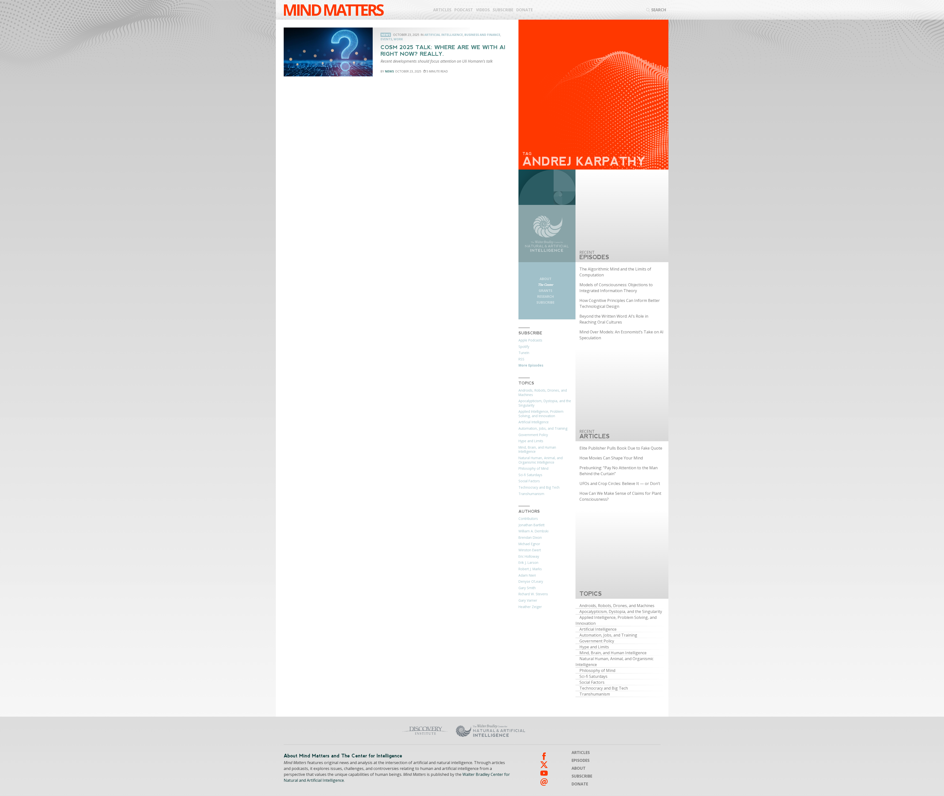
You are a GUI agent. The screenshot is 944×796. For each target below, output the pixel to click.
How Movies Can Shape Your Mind (611, 458)
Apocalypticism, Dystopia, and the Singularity (544, 403)
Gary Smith (527, 588)
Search (658, 10)
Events (386, 39)
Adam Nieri (527, 575)
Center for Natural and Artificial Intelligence (538, 731)
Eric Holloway (528, 556)
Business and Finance (482, 35)
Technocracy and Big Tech (539, 487)
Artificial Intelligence (443, 35)
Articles (442, 10)
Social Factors (529, 481)
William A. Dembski (533, 531)
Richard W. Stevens (533, 594)
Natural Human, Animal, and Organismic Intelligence (540, 460)
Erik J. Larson (528, 562)
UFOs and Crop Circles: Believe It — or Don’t (619, 483)
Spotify (523, 346)
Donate (524, 10)
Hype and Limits (530, 441)
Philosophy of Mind (533, 468)
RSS (521, 359)
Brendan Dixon (530, 537)
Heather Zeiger (530, 607)
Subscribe (503, 10)
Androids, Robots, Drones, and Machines (542, 392)
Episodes (581, 760)
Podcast (463, 10)
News (389, 71)
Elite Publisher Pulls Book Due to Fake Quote (620, 448)
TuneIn (523, 353)
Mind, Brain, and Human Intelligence (537, 449)
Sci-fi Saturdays (530, 475)
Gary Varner (527, 600)
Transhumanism (531, 494)
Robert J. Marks (530, 569)
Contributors (528, 518)
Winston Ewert (529, 550)
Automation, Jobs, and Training (542, 428)
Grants (545, 290)
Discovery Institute (387, 731)
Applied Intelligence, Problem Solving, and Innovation (540, 413)
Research (545, 296)
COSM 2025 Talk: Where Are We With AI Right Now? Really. (443, 50)
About (545, 278)
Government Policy (533, 435)
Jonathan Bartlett (531, 525)
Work (398, 39)
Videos (483, 10)
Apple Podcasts (530, 340)
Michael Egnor (529, 544)
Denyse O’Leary (530, 581)
